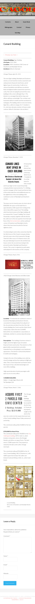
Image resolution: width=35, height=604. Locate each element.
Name (5, 556)
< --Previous (6, 55)
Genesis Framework (25, 598)
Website (5, 573)
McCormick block (15, 221)
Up (12, 55)
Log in (21, 599)
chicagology (17, 11)
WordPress (15, 599)
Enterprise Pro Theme (10, 598)
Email (5, 564)
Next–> (15, 55)
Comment (6, 536)
